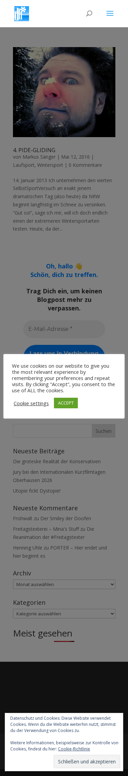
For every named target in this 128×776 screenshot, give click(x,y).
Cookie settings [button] (31, 403)
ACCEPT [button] (66, 403)
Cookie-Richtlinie (74, 749)
